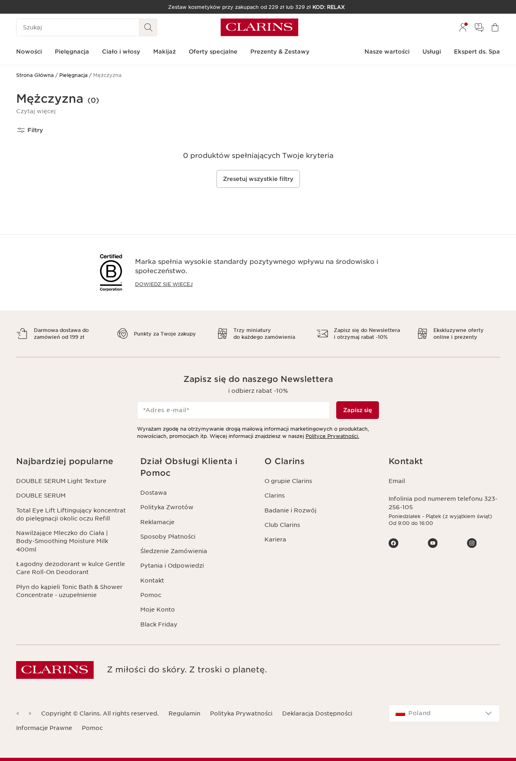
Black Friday (158, 624)
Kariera (275, 539)
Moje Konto (157, 609)
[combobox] (444, 713)
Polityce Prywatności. (332, 436)
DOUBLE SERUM (41, 495)
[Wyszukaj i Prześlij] (148, 27)
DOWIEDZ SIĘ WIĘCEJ (164, 284)
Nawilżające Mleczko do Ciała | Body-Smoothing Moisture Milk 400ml (62, 541)
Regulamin (184, 713)
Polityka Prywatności (241, 713)
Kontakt (152, 580)
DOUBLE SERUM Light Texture (61, 481)
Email (397, 481)
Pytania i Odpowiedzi (172, 565)
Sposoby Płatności (168, 536)
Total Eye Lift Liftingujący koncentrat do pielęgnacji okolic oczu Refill (71, 514)
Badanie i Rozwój (290, 510)
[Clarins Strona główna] (259, 27)
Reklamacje (157, 522)
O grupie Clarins (288, 481)
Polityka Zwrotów (167, 507)
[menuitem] (463, 27)
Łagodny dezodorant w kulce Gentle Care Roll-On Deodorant (70, 568)
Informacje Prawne (44, 728)
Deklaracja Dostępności (317, 713)
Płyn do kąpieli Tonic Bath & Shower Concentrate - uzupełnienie (69, 591)
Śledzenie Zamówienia (173, 551)
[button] (36, 111)
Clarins (274, 495)
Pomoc (150, 595)
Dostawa (153, 492)
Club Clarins (282, 525)
